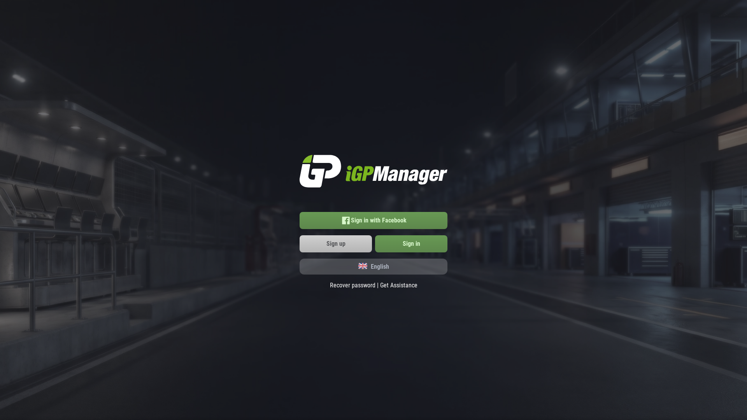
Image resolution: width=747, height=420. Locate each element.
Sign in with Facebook (379, 220)
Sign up (335, 243)
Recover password (352, 285)
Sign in (411, 243)
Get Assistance (398, 285)
